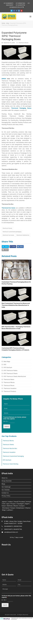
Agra (7, 503)
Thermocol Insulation (10, 388)
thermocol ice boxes (8, 235)
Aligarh (27, 503)
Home (3, 23)
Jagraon (4, 501)
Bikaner (16, 506)
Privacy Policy (6, 496)
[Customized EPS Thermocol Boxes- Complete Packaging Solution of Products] (16, 338)
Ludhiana (9, 510)
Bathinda (9, 506)
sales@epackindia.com (15, 7)
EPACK (4, 78)
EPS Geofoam (8, 367)
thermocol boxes (7, 228)
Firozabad (22, 501)
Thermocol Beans (9, 379)
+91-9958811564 (20, 3)
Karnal (16, 501)
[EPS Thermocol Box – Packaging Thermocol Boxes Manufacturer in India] (16, 317)
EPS (5, 364)
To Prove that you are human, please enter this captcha (16, 596)
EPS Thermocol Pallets (10, 370)
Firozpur (13, 503)
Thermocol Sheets (8, 444)
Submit (7, 426)
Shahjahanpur (20, 508)
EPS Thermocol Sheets (10, 373)
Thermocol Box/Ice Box (10, 448)
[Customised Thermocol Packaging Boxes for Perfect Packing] (16, 269)
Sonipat (21, 506)
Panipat (12, 508)
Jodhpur (10, 501)
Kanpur (4, 506)
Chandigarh (20, 503)
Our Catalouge (6, 487)
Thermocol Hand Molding (10, 464)
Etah (3, 503)
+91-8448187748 (20, 5)
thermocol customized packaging (12, 231)
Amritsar (28, 501)
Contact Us (5, 493)
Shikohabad (5, 508)
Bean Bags (7, 361)
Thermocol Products (10, 391)
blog (7, 23)
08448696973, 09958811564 (13, 526)
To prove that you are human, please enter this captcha (14, 418)
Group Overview (7, 481)
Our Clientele (6, 490)
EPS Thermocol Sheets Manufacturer (15, 376)
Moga (4, 510)
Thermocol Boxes (23, 42)
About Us (4, 478)
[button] (30, 16)
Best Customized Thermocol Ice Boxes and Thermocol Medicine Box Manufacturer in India (16, 305)
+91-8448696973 (8, 3)
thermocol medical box (22, 235)
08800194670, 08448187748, (13, 529)
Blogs (3, 484)
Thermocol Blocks (9, 382)
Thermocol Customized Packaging (13, 456)
